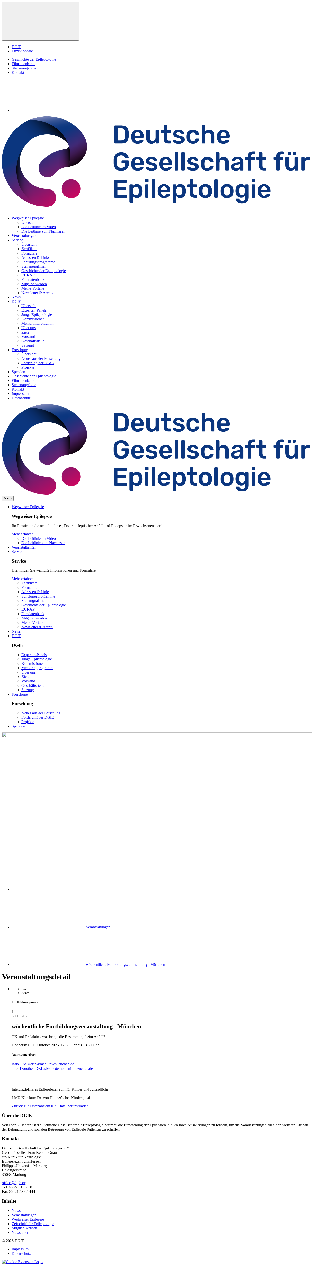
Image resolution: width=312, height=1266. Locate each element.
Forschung (20, 350)
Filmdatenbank (23, 64)
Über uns (28, 328)
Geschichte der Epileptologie (34, 59)
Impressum (20, 394)
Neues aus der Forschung (40, 358)
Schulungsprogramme (38, 262)
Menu (8, 498)
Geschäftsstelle (32, 341)
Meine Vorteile (32, 288)
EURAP (28, 275)
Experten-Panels (34, 310)
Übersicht (28, 222)
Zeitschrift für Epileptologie (33, 1224)
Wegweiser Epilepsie (28, 218)
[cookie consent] (22, 1262)
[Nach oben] (40, 21)
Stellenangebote (24, 68)
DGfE (16, 47)
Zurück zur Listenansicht (31, 1106)
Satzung (27, 345)
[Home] (48, 889)
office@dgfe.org (14, 1183)
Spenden (18, 372)
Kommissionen (33, 319)
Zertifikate (29, 249)
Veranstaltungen (24, 236)
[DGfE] (156, 205)
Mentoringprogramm (37, 323)
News (16, 297)
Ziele (25, 332)
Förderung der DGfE (37, 363)
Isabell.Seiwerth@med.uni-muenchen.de (43, 1064)
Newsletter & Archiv (37, 293)
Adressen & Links (35, 257)
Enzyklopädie (22, 51)
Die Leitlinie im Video (38, 227)
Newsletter (20, 1232)
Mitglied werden (34, 284)
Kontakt (18, 72)
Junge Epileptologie (36, 315)
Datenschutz (21, 398)
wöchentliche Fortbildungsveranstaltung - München (125, 964)
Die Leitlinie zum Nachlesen (43, 231)
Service (17, 240)
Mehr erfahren (23, 534)
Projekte (27, 367)
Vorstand (28, 336)
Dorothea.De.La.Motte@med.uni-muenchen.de (56, 1068)
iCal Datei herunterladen (69, 1106)
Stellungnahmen (33, 266)
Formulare (29, 253)
